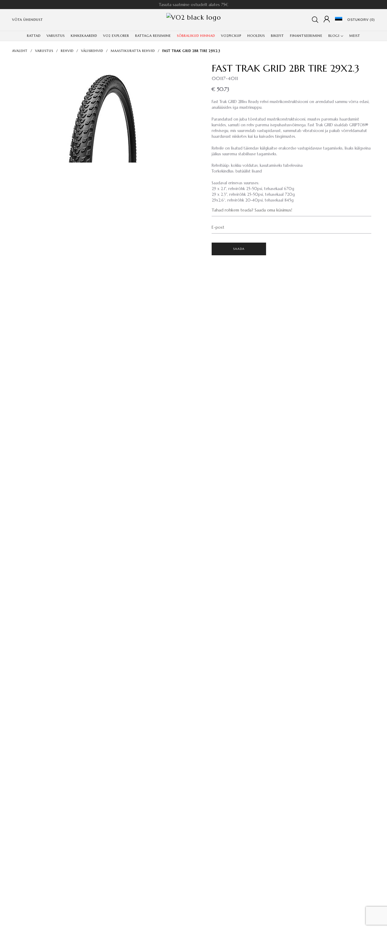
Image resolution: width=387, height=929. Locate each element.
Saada (239, 249)
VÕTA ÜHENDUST (27, 20)
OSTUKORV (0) (361, 19)
